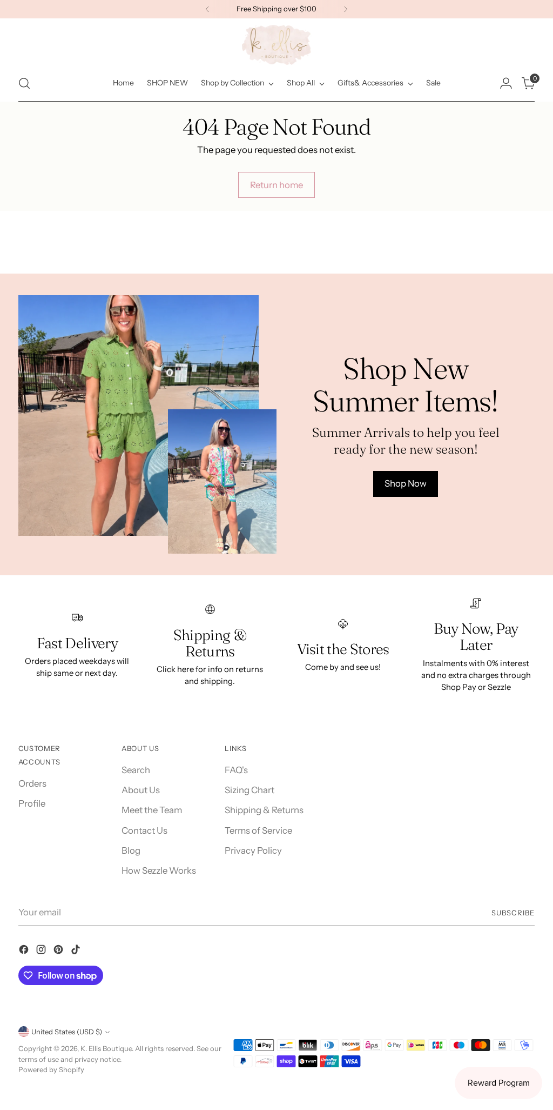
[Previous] (207, 9)
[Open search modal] (24, 83)
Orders (32, 783)
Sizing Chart (249, 790)
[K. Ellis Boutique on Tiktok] (76, 951)
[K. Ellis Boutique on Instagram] (42, 951)
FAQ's (236, 770)
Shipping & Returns (264, 810)
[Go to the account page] (506, 83)
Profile (31, 803)
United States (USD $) (66, 1031)
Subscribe (513, 912)
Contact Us (144, 830)
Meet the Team (152, 810)
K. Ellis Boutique (106, 1048)
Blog (131, 850)
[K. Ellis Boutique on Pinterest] (59, 951)
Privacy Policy (253, 850)
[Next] (346, 9)
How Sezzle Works (159, 870)
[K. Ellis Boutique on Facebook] (24, 951)
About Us (141, 790)
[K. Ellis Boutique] (276, 45)
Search (136, 770)
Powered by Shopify (51, 1069)
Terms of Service (258, 830)
